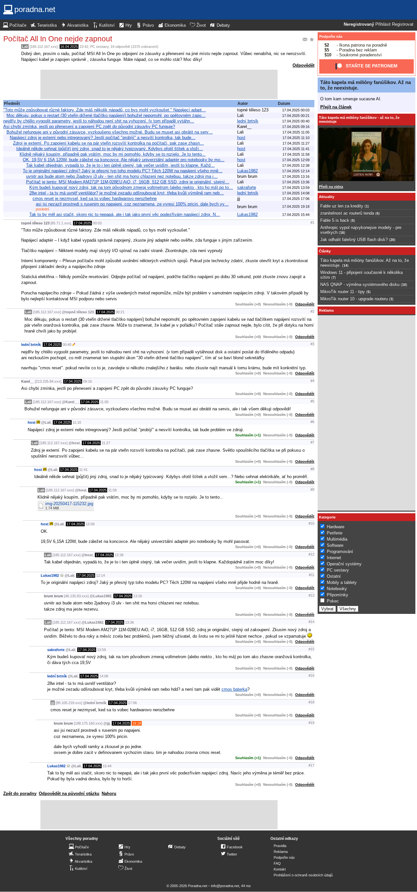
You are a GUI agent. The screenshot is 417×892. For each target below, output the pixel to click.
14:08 (103, 676)
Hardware (335, 526)
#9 (312, 489)
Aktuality (326, 197)
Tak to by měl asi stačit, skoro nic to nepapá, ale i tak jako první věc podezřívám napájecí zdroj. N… (124, 214)
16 (342, 232)
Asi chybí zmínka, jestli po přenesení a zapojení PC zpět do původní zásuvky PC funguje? (89, 126)
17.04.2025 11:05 (295, 132)
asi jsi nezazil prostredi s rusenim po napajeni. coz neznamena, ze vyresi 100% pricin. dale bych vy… (132, 204)
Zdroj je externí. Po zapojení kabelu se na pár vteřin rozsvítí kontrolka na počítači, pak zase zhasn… (108, 143)
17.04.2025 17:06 (295, 199)
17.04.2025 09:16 (295, 127)
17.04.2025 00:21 (295, 116)
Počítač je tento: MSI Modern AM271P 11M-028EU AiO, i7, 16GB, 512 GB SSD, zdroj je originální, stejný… (127, 181)
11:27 (106, 443)
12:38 (119, 555)
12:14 (100, 575)
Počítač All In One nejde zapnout (57, 39)
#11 (311, 575)
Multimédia (337, 539)
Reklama (281, 852)
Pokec (333, 601)
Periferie (334, 533)
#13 (311, 595)
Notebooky (337, 588)
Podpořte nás (330, 36)
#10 (311, 523)
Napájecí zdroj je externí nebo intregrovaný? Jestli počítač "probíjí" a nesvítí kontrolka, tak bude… (102, 137)
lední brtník (247, 121)
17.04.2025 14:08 (295, 193)
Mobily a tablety (342, 582)
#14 (311, 622)
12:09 (90, 524)
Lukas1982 (247, 170)
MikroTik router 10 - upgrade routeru (354, 298)
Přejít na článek (336, 107)
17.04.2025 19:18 (295, 206)
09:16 (87, 381)
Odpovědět (303, 65)
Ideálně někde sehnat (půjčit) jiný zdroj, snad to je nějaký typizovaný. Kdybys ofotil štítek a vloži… (109, 148)
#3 (312, 344)
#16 (311, 675)
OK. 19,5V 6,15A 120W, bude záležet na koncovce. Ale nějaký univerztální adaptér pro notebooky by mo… (123, 159)
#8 (312, 469)
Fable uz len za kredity (341, 206)
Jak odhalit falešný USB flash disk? (354, 239)
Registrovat (402, 24)
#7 (312, 442)
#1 (312, 222)
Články (325, 251)
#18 (311, 702)
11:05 (104, 402)
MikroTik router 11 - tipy (342, 291)
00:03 (97, 223)
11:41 (83, 470)
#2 (312, 311)
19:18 (136, 723)
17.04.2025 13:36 (295, 182)
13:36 (129, 622)
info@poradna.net (225, 886)
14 (345, 265)
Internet (334, 557)
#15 (311, 649)
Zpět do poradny (19, 793)
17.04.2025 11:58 (295, 154)
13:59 (101, 650)
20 (392, 240)
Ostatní (334, 576)
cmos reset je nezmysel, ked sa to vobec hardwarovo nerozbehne (95, 198)
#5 (312, 401)
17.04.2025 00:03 (295, 110)
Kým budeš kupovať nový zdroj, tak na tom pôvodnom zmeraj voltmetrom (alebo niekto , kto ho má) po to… (131, 187)
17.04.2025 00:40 (295, 121)
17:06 (132, 703)
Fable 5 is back (334, 220)
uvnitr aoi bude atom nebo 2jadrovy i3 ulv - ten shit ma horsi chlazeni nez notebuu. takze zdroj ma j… (122, 176)
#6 (312, 422)
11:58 (112, 490)
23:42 (83, 47)
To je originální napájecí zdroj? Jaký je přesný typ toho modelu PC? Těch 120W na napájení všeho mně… (123, 170)
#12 (311, 554)
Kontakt (280, 869)
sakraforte (246, 187)
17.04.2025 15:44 (295, 215)
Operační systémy (344, 563)
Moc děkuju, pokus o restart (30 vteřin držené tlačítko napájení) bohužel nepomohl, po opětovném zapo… (106, 115)
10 (404, 285)
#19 (311, 723)
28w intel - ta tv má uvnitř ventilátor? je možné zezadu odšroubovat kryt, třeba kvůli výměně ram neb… (126, 193)
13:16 (137, 596)
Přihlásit (383, 24)
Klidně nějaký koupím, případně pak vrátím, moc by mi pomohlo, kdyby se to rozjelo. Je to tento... (113, 154)
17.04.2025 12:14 (295, 171)
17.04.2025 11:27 (295, 143)
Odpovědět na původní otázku (69, 793)
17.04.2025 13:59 (295, 188)
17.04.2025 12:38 (295, 165)
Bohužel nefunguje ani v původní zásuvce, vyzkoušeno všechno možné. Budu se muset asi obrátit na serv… (110, 132)
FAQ (277, 863)
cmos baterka (234, 689)
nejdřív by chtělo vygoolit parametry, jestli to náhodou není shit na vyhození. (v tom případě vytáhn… (98, 121)
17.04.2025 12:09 (295, 160)
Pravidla (280, 846)
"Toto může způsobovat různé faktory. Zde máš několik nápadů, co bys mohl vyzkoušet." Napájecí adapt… (104, 109)
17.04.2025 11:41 (295, 149)
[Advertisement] (159, 84)
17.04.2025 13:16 (295, 176)
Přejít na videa (331, 187)
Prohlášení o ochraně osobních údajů (303, 875)
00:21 (120, 312)
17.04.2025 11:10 (295, 138)
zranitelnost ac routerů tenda (347, 213)
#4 (312, 381)
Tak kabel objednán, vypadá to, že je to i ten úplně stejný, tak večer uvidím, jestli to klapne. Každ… (120, 165)
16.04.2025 (69, 47)
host (241, 137)
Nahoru (109, 793)
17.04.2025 (82, 223)
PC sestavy (99, 47)
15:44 (107, 766)
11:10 (77, 422)
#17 (311, 765)
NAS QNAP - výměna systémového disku (359, 284)
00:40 (67, 345)
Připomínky (337, 594)
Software (335, 545)
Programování (340, 551)
